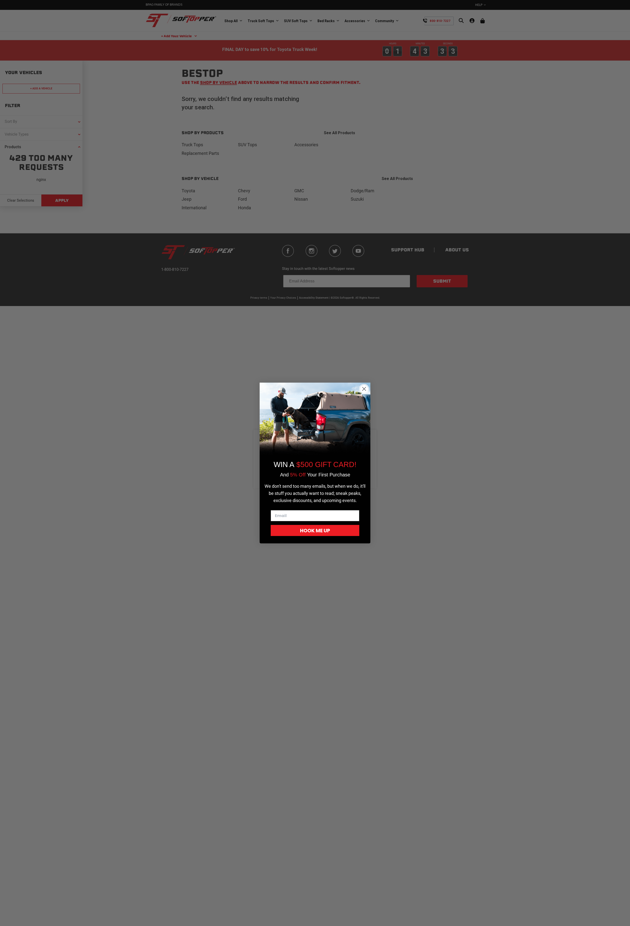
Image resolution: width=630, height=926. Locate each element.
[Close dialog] (364, 389)
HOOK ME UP (315, 530)
